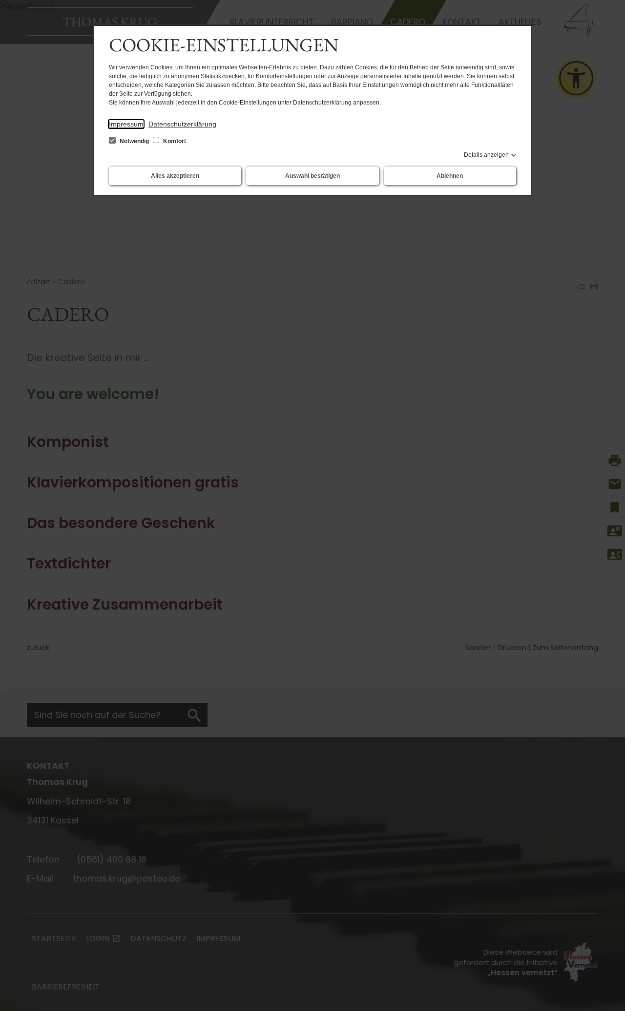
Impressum (126, 124)
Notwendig (134, 141)
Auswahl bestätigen (312, 175)
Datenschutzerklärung (182, 124)
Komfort (174, 141)
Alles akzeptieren (175, 175)
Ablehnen (450, 175)
